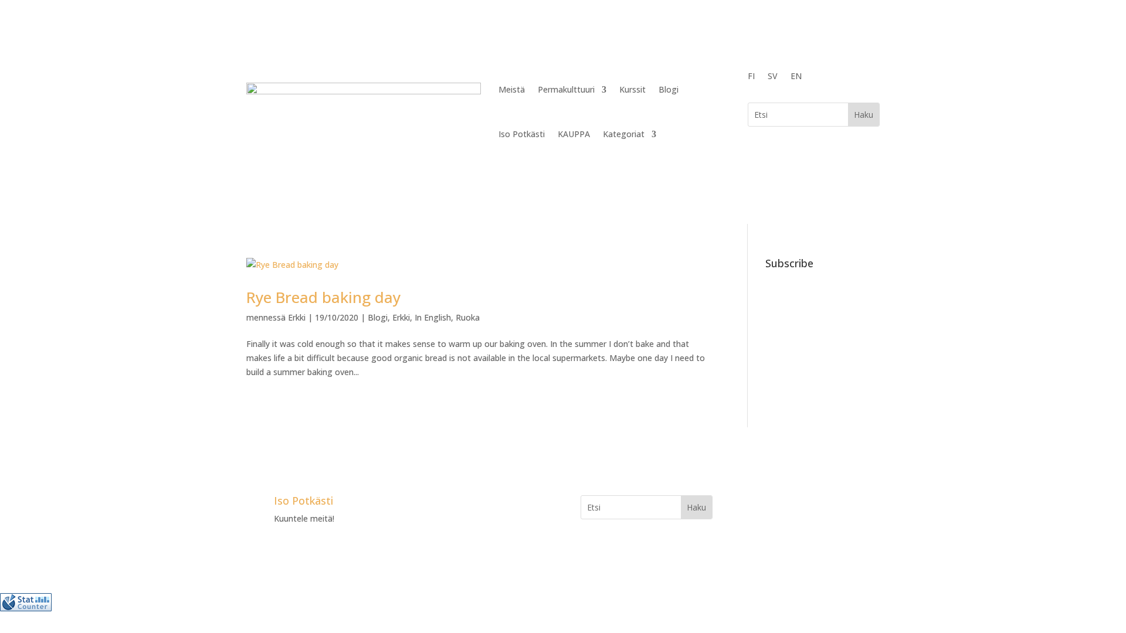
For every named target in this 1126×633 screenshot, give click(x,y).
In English (433, 317)
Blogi (669, 89)
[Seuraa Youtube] (469, 504)
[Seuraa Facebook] (422, 504)
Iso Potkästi (521, 133)
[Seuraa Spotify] (493, 504)
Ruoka (468, 317)
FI (751, 76)
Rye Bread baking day (323, 297)
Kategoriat (624, 133)
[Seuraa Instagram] (446, 504)
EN (796, 76)
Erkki (297, 317)
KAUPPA (574, 133)
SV (773, 76)
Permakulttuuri (566, 89)
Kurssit (632, 89)
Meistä (511, 89)
